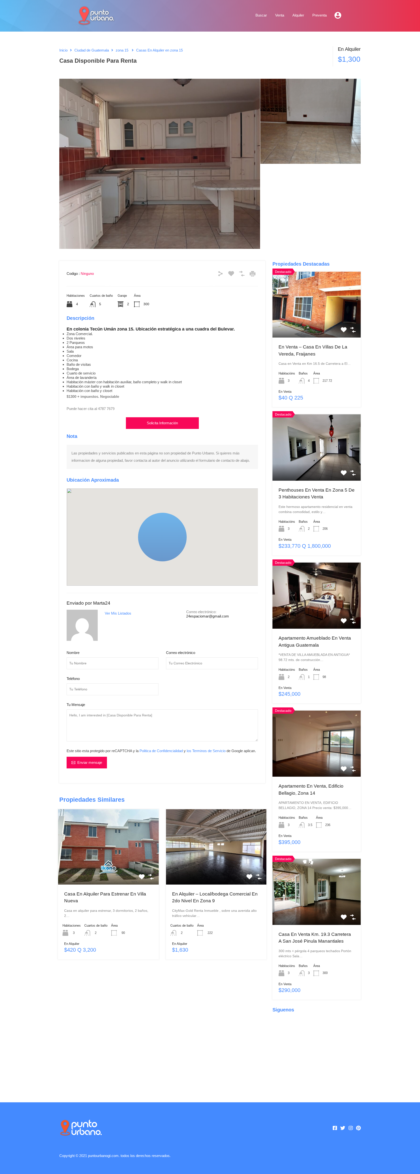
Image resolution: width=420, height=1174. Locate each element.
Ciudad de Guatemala (91, 50)
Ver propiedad (108, 869)
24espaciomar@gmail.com (207, 616)
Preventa (319, 15)
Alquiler (298, 15)
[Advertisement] (162, 1028)
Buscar (261, 15)
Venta (279, 15)
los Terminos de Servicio (206, 751)
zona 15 (122, 50)
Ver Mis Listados (118, 613)
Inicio (63, 50)
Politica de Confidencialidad (161, 751)
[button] (186, 561)
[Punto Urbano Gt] (96, 22)
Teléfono (73, 679)
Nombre (73, 653)
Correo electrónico (180, 653)
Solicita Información (162, 423)
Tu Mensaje (76, 705)
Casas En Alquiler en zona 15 (159, 50)
